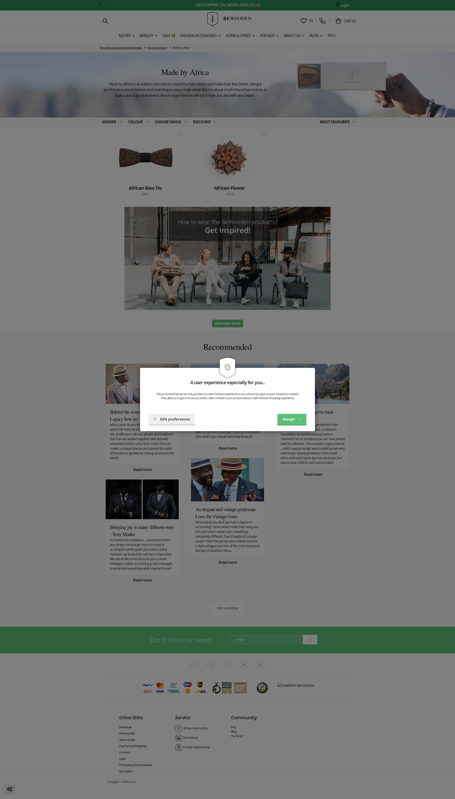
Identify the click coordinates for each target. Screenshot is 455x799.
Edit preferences (175, 419)
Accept (288, 419)
